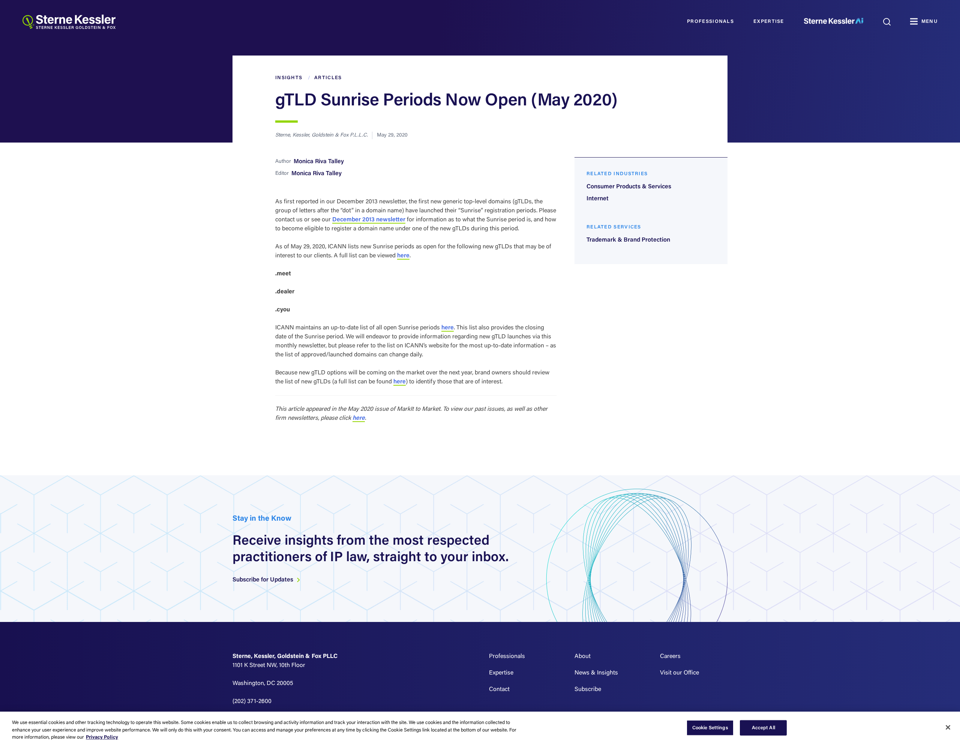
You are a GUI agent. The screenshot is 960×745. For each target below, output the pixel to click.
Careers (670, 656)
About (582, 656)
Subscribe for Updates (263, 580)
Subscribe (587, 689)
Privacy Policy (102, 737)
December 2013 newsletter (368, 220)
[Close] (948, 727)
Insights (288, 77)
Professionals (710, 21)
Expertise (768, 21)
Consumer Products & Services (628, 187)
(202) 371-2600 (252, 701)
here (403, 256)
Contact (499, 689)
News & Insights (596, 673)
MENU (929, 21)
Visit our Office (679, 673)
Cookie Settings (710, 727)
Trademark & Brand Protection (628, 240)
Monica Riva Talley (319, 162)
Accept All (763, 727)
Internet (597, 199)
